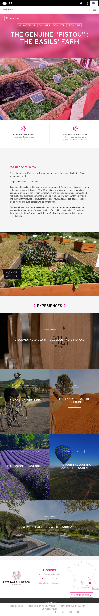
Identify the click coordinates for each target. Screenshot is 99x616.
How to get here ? (82, 595)
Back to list (14, 18)
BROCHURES (17, 606)
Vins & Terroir (27, 25)
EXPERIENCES (49, 609)
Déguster (59, 25)
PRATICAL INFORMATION (73, 606)
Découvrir (74, 25)
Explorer (44, 25)
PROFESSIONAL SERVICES (42, 606)
